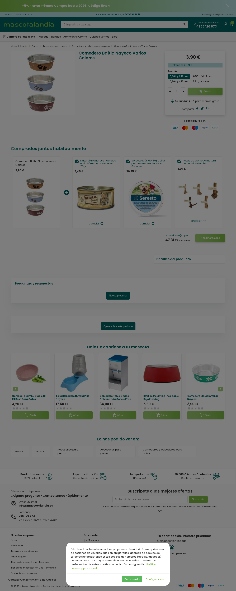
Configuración (154, 579)
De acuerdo (132, 579)
